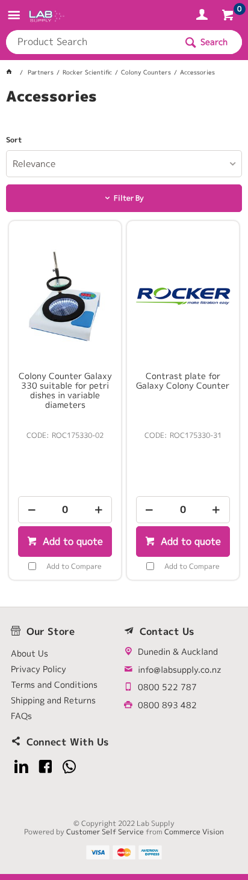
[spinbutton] (65, 510)
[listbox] (123, 163)
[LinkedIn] (21, 766)
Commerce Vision (194, 832)
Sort (14, 140)
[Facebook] (45, 766)
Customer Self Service (105, 832)
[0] (229, 16)
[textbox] (91, 42)
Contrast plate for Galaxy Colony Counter (182, 380)
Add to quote (71, 541)
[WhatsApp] (69, 766)
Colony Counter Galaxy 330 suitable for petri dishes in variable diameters (65, 390)
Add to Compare (74, 566)
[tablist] (123, 111)
